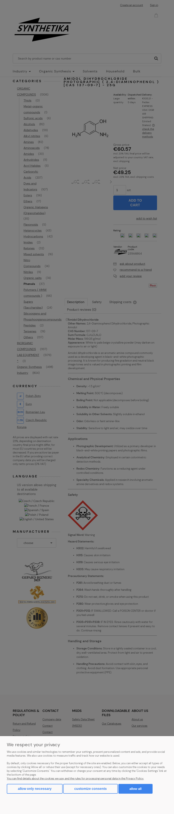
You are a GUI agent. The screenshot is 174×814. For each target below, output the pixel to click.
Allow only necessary (35, 788)
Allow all (135, 788)
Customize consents (90, 788)
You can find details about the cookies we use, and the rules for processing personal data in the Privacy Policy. (75, 778)
